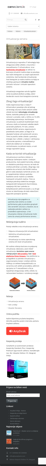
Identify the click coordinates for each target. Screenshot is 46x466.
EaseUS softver (15, 416)
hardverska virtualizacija (15, 70)
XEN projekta (22, 254)
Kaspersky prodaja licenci (18, 413)
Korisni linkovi (14, 424)
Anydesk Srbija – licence (18, 411)
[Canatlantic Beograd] (23, 9)
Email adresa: (11, 392)
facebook (36, 20)
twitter (39, 20)
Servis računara (15, 421)
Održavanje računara (17, 418)
